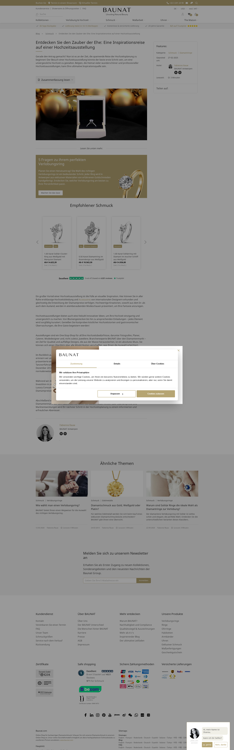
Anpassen (115, 394)
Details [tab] (117, 364)
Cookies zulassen (155, 394)
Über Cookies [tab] (157, 364)
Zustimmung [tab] (76, 364)
